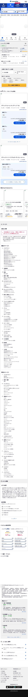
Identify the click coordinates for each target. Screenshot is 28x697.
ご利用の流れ (3, 673)
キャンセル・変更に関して (5, 676)
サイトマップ (15, 680)
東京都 (8, 14)
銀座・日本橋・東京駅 (15, 14)
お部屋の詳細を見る (23, 109)
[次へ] (26, 26)
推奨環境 (14, 678)
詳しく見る (25, 54)
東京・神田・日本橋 (23, 14)
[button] (7, 12)
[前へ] (2, 26)
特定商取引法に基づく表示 (18, 676)
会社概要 (14, 671)
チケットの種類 (3, 674)
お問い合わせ (3, 681)
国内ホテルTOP (3, 14)
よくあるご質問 (3, 680)
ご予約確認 (3, 671)
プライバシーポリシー (17, 674)
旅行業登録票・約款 (17, 673)
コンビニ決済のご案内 (5, 678)
